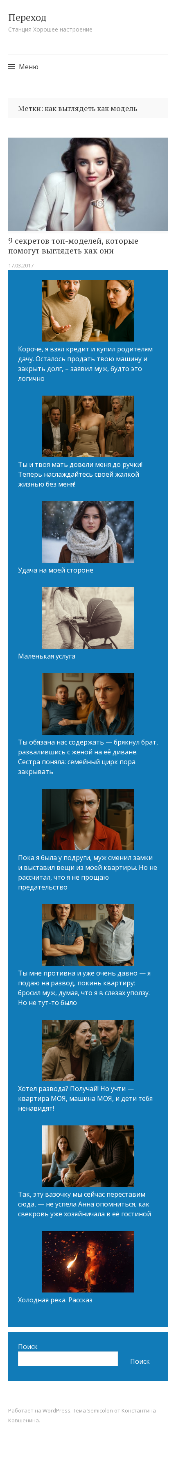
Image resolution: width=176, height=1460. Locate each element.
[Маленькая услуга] (88, 619)
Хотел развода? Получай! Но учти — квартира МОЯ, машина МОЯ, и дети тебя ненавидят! (85, 1098)
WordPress (56, 1410)
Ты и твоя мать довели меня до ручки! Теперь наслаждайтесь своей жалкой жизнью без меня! (80, 474)
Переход (27, 17)
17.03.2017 (21, 265)
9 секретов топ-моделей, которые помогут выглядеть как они (73, 246)
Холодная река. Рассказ (55, 1299)
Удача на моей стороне (55, 570)
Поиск (28, 1346)
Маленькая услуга (46, 656)
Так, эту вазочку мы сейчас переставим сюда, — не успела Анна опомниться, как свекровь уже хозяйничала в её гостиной (84, 1204)
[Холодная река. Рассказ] (88, 1263)
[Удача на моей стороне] (88, 533)
